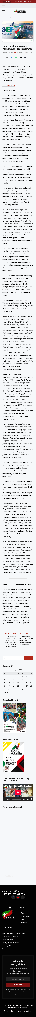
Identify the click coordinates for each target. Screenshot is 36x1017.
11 (26, 679)
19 (31, 683)
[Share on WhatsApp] (16, 57)
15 (13, 683)
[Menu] (3, 5)
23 (18, 686)
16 (18, 683)
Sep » (9, 693)
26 (31, 686)
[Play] (5, 799)
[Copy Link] (25, 57)
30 (18, 689)
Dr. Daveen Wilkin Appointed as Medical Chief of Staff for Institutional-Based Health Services (27, 640)
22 (13, 686)
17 (22, 683)
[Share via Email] (21, 57)
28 (9, 689)
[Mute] (28, 799)
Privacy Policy (22, 992)
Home (4, 17)
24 (22, 686)
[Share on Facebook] (12, 57)
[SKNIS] (20, 11)
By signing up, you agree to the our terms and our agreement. (19, 992)
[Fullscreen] (31, 799)
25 (27, 686)
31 (22, 689)
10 (22, 679)
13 (5, 683)
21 (9, 686)
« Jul (4, 693)
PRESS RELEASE (8, 85)
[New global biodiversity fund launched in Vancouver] (18, 31)
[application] (18, 792)
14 (9, 683)
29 (13, 689)
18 (27, 683)
